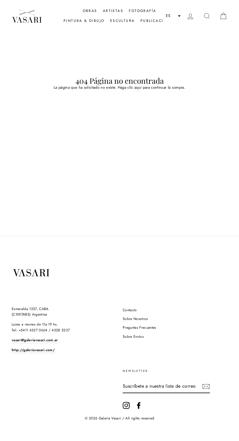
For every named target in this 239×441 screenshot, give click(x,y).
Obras (90, 10)
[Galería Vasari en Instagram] (126, 405)
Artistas (113, 10)
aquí (137, 87)
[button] (172, 16)
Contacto (130, 310)
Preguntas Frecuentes (139, 327)
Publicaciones (157, 20)
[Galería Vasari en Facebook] (138, 405)
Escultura (122, 20)
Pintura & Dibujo (84, 20)
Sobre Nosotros (135, 318)
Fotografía (142, 10)
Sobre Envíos (133, 336)
